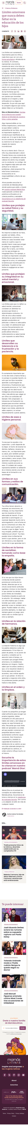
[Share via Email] (25, 31)
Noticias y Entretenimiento (11, 842)
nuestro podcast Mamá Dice (14, 189)
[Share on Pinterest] (21, 31)
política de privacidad (15, 1034)
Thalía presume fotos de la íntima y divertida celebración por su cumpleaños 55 (13, 848)
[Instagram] (19, 1075)
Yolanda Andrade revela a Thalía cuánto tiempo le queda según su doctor (12, 965)
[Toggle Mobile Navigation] (3, 3)
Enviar (23, 1028)
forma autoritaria (8, 59)
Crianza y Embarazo (11, 8)
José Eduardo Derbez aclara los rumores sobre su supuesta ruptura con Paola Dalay (14, 932)
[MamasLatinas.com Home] (10, 3)
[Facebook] (5, 1075)
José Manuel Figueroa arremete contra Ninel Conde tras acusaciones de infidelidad (13, 998)
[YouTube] (23, 1075)
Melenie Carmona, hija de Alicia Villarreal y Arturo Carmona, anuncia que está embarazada (14, 877)
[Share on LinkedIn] (18, 31)
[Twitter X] (9, 1075)
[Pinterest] (14, 1075)
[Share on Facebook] (12, 31)
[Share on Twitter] (15, 31)
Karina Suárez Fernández (15, 814)
